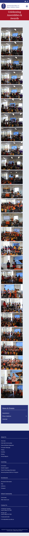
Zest (11, 530)
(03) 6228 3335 (5, 516)
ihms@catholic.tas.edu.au (8, 519)
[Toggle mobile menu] (27, 6)
